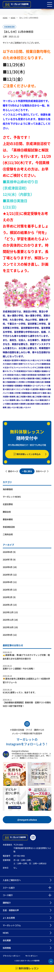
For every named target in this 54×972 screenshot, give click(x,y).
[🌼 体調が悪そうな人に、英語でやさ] (14, 774)
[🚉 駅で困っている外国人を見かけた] (39, 799)
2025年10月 (8, 627)
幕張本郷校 (8, 519)
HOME (5, 17)
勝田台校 (7, 511)
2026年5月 (7, 574)
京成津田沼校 (9, 526)
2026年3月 (7, 589)
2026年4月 (7, 582)
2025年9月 (7, 634)
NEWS (13, 17)
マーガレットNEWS (12, 496)
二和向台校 (8, 534)
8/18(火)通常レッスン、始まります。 (20, 692)
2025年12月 (8, 612)
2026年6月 (7, 567)
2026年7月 (7, 559)
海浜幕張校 (8, 489)
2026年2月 (7, 597)
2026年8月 (7, 551)
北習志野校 (8, 504)
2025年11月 (8, 619)
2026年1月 (7, 604)
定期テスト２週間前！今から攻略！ (19, 668)
